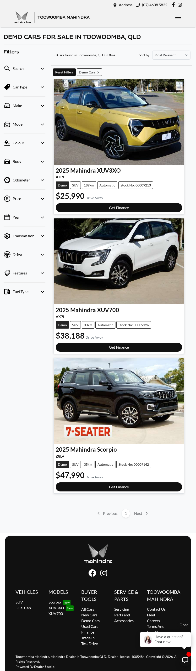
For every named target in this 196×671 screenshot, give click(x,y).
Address (125, 4)
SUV (19, 602)
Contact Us (156, 609)
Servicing (121, 609)
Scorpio (55, 602)
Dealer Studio (44, 667)
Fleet (151, 615)
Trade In (88, 637)
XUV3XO (56, 607)
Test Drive (89, 643)
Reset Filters (64, 72)
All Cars (87, 609)
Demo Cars (90, 620)
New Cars (89, 615)
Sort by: (144, 55)
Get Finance (119, 207)
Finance (87, 632)
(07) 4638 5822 (154, 4)
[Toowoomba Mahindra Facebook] (174, 4)
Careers (153, 620)
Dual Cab (23, 607)
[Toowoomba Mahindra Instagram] (181, 4)
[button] (178, 17)
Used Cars (89, 626)
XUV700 (56, 613)
